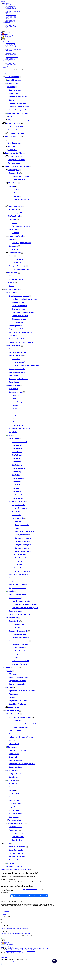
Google (17, 654)
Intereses (15, 203)
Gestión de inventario (17, 339)
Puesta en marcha (18, 179)
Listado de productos (19, 555)
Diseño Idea (16, 488)
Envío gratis (13, 375)
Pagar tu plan (14, 93)
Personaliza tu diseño (11, 15)
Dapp (14, 415)
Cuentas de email (15, 611)
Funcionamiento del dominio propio (25, 608)
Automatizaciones (14, 252)
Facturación (12, 150)
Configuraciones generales (18, 631)
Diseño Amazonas (18, 468)
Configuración (14, 173)
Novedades (11, 863)
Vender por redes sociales (39, 948)
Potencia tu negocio (12, 710)
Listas (14, 193)
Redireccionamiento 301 (20, 661)
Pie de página (17, 564)
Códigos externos (18, 647)
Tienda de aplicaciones (11, 26)
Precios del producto (19, 306)
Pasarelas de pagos (16, 392)
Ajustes (11, 286)
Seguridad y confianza (17, 807)
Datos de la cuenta (15, 90)
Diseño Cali (16, 458)
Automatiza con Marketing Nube (13, 11)
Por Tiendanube (15, 810)
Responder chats (14, 163)
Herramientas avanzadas (21, 226)
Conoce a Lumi (17, 833)
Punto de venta (13, 707)
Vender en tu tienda (28, 948)
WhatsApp (16, 628)
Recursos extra (14, 797)
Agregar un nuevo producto (19, 296)
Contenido (13, 219)
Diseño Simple (17, 472)
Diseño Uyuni (17, 455)
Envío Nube (16, 359)
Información (13, 389)
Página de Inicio (18, 518)
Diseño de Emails (14, 216)
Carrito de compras (19, 561)
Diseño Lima (16, 462)
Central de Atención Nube (11, 952)
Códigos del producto (19, 319)
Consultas (12, 697)
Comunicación (14, 621)
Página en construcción (17, 588)
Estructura (13, 229)
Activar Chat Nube (15, 156)
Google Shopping (15, 730)
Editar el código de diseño (18, 574)
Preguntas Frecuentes (16, 133)
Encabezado (16, 515)
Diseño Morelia (17, 498)
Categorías (5, 3)
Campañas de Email (15, 236)
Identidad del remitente (20, 176)
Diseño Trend (17, 495)
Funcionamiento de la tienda (17, 113)
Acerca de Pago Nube (15, 126)
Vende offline (9, 12)
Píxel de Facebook (21, 651)
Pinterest (12, 740)
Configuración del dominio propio (24, 604)
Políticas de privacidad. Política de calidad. (21, 962)
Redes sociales (17, 568)
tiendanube (3, 1)
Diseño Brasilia (17, 445)
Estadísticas (11, 770)
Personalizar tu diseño (17, 501)
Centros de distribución (17, 352)
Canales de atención (14, 866)
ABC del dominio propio (21, 601)
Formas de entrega (14, 345)
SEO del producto (18, 322)
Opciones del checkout (20, 644)
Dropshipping (14, 382)
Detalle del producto (19, 558)
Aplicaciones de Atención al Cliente (22, 691)
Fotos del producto (18, 302)
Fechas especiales (15, 767)
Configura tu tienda (10, 6)
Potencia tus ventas (10, 20)
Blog (7, 949)
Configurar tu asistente (16, 160)
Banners (18, 521)
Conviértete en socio (10, 951)
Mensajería (19, 657)
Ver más (7, 843)
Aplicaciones (12, 780)
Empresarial (47, 948)
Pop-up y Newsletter (22, 525)
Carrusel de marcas (22, 548)
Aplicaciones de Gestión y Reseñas (21, 342)
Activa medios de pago (11, 16)
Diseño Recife (17, 452)
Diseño (9, 435)
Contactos (15, 189)
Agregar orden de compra (18, 677)
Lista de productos (15, 326)
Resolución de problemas (21, 727)
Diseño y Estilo (17, 213)
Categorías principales (23, 545)
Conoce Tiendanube (10, 4)
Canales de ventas (13, 714)
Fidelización (16, 262)
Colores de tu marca (19, 508)
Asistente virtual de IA (16, 823)
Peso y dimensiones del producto (23, 312)
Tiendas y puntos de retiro (18, 379)
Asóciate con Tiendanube (16, 847)
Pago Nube (13, 432)
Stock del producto (19, 309)
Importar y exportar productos (20, 332)
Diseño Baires (17, 448)
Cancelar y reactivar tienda (19, 107)
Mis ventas (13, 674)
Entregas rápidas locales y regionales (25, 365)
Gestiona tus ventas (10, 13)
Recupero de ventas (19, 259)
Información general (16, 349)
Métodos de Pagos (15, 813)
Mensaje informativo (19, 664)
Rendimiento (13, 246)
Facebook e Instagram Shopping (20, 717)
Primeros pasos (12, 83)
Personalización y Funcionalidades (24, 724)
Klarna (14, 422)
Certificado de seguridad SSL (19, 614)
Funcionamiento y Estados (21, 269)
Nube (10, 116)
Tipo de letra (16, 511)
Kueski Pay (16, 395)
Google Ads (13, 757)
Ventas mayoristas (14, 820)
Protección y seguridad (17, 110)
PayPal (14, 399)
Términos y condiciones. (6, 962)
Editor (14, 223)
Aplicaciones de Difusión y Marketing (22, 764)
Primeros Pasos (14, 130)
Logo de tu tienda (18, 505)
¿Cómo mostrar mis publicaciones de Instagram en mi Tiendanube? (15, 933)
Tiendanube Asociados (17, 856)
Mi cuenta (11, 87)
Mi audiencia (13, 183)
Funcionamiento (18, 837)
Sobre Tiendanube (14, 80)
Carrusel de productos (23, 538)
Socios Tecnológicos (16, 853)
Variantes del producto (20, 316)
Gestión (12, 186)
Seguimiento (11, 146)
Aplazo (14, 408)
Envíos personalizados (17, 369)
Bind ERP (15, 793)
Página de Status (20, 952)
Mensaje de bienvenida (23, 551)
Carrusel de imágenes (22, 541)
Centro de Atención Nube (6, 869)
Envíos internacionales (17, 372)
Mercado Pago (17, 402)
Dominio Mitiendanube (17, 594)
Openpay (15, 405)
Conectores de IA (15, 827)
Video (17, 528)
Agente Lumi (14, 830)
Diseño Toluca (17, 465)
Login (4, 29)
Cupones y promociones (17, 750)
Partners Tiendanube (10, 21)
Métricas (15, 249)
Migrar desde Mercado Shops (19, 120)
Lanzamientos (6, 22)
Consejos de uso (17, 840)
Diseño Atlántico (18, 478)
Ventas (11, 256)
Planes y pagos (12, 272)
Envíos (11, 239)
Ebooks (20, 949)
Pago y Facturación (16, 279)
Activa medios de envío (11, 17)
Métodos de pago (13, 385)
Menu (3, 39)
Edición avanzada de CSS (21, 571)
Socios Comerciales (16, 850)
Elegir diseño (14, 438)
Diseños (16, 948)
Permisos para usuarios (20, 638)
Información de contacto (18, 584)
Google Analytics (15, 774)
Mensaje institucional (22, 535)
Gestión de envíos (14, 143)
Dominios (10, 591)
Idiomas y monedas (19, 634)
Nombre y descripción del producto (24, 299)
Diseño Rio (16, 475)
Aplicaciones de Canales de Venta (21, 737)
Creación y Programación (21, 243)
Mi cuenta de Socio (16, 860)
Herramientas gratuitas (11, 25)
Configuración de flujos (17, 266)
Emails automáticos (19, 624)
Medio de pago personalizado (19, 428)
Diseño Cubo (16, 485)
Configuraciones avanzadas (12, 18)
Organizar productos (16, 329)
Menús (11, 581)
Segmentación (14, 196)
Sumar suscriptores (15, 206)
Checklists (28, 949)
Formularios (13, 209)
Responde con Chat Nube (12, 10)
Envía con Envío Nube (11, 8)
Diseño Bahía (16, 482)
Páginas (12, 578)
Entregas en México (16, 355)
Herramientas (6, 24)
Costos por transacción (17, 103)
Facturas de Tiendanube (18, 97)
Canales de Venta (15, 803)
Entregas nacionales (19, 362)
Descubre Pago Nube (13, 123)
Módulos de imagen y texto (24, 531)
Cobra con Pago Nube (11, 7)
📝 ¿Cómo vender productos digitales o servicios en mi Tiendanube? (29, 896)
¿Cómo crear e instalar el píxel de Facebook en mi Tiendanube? (15, 928)
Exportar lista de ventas (17, 681)
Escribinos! (3, 73)
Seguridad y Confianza (17, 704)
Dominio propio (15, 598)
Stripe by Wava (17, 425)
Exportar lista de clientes (18, 701)
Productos (11, 292)
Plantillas (15, 233)
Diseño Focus (16, 491)
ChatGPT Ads (14, 744)
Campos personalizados (20, 199)
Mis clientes (13, 694)
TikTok (11, 734)
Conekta (15, 412)
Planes (11, 100)
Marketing (11, 747)
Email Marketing (15, 760)
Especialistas (9, 27)
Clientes (10, 687)
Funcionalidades (10, 948)
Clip (13, 418)
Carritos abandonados (17, 684)
